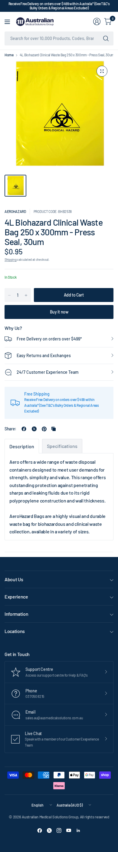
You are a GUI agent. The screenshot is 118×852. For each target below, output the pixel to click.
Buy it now (59, 311)
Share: (10, 429)
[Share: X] (34, 429)
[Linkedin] (78, 830)
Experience (16, 596)
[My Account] (96, 21)
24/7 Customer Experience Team (48, 372)
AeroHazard (15, 211)
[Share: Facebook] (24, 429)
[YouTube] (69, 830)
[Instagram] (59, 830)
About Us (14, 579)
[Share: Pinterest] (44, 429)
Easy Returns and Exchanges (44, 355)
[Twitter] (49, 830)
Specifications (62, 446)
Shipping (10, 259)
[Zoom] (102, 71)
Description (21, 446)
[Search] (105, 38)
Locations (15, 631)
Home (9, 55)
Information (16, 614)
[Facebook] (39, 830)
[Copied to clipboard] (53, 429)
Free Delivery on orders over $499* (49, 338)
